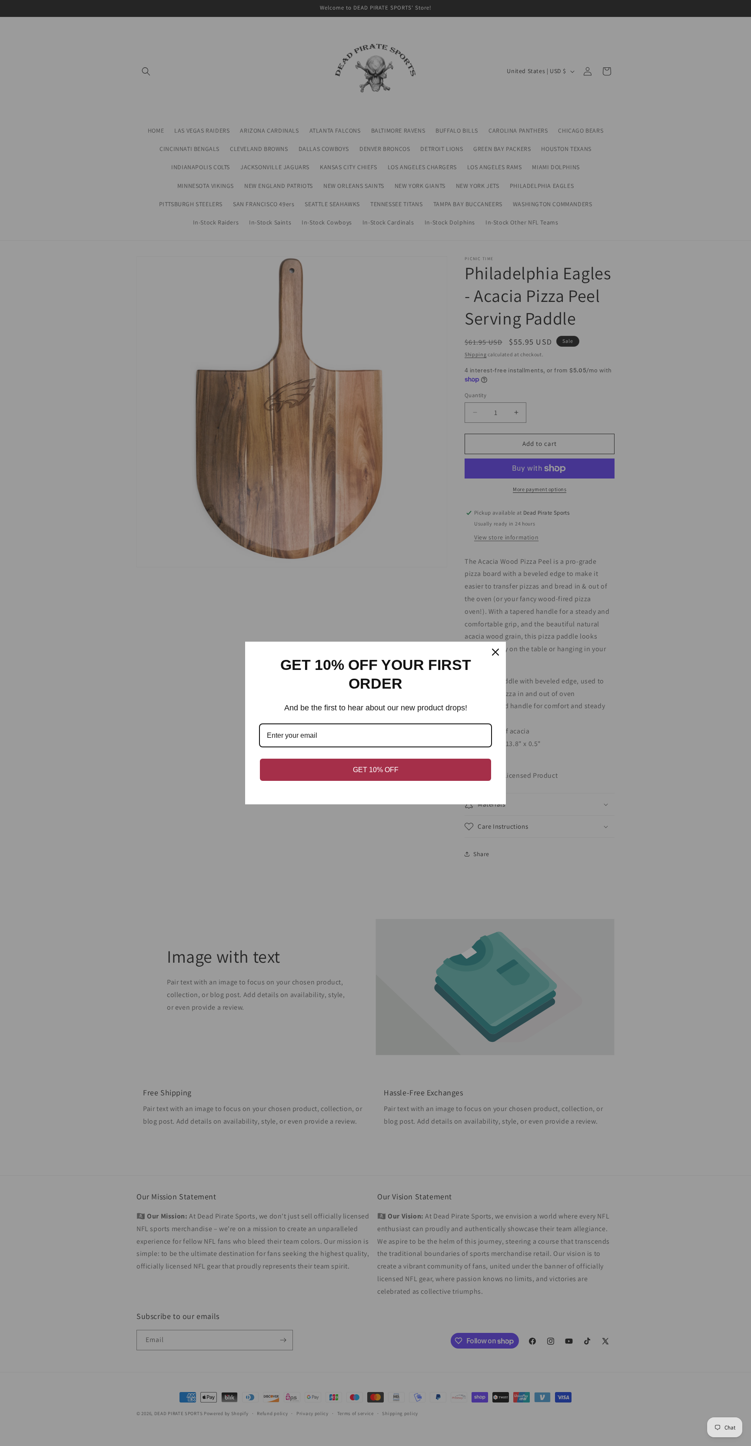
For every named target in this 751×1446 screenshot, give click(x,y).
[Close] (495, 652)
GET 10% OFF (376, 769)
